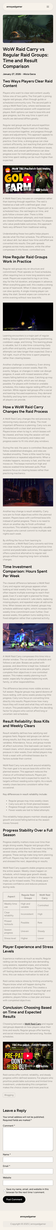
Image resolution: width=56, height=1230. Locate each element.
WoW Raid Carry (33, 1024)
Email (6, 1166)
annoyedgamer (14, 6)
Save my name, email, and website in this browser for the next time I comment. (27, 1191)
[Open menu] (48, 6)
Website (7, 1177)
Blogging (8, 1095)
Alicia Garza (29, 74)
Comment (9, 1125)
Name (7, 1154)
